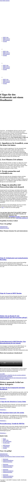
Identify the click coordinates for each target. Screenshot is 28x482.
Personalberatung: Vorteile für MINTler (12, 423)
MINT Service (6, 38)
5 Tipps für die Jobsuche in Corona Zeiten (13, 401)
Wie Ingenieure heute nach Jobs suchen (12, 412)
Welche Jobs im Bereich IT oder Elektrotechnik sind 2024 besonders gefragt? (14, 316)
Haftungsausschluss (7, 461)
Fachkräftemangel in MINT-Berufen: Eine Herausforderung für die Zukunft (13, 342)
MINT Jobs (5, 37)
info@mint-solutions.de (22, 217)
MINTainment (6, 40)
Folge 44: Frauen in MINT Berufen (11, 293)
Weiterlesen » (3, 398)
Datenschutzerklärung (8, 460)
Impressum (5, 459)
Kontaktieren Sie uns (14, 216)
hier (3, 207)
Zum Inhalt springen (5, 0)
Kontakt (5, 41)
